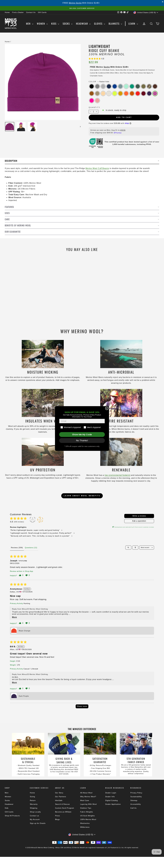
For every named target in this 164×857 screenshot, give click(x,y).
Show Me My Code (82, 434)
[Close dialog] (107, 408)
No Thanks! (82, 440)
